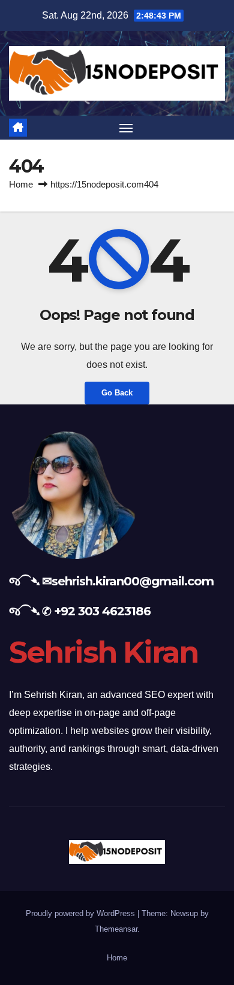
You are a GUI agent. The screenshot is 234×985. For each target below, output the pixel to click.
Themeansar (116, 928)
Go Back (117, 392)
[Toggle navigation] (126, 127)
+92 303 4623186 (102, 611)
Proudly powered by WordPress (81, 913)
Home (21, 184)
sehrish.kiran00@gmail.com (133, 581)
